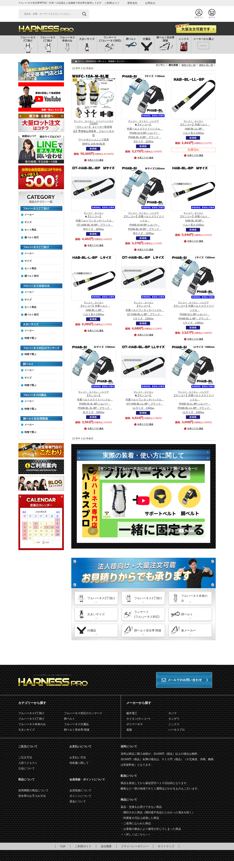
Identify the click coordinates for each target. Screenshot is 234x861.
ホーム (81, 61)
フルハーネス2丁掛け (31, 713)
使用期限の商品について (33, 790)
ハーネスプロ (176, 729)
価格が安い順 (188, 65)
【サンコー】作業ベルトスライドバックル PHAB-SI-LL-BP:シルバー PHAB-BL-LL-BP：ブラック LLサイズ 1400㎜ (193, 402)
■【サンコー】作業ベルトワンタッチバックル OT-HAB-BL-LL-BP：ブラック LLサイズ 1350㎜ (145, 400)
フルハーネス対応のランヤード (83, 713)
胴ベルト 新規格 (106, 61)
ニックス (173, 724)
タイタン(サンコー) (138, 718)
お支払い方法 (77, 757)
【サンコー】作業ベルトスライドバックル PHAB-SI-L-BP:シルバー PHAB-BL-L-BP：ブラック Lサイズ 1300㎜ (193, 312)
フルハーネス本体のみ (32, 724)
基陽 (129, 729)
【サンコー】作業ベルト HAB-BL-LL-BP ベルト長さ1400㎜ (194, 127)
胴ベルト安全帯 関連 (76, 729)
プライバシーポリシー (134, 846)
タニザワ (173, 718)
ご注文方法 (25, 757)
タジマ (172, 713)
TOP (63, 846)
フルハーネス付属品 (76, 724)
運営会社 (132, 2)
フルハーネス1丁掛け (31, 718)
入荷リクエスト (27, 762)
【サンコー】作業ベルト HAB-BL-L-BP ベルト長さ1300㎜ (95, 308)
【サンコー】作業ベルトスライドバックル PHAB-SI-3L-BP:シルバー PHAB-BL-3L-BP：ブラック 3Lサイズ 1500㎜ (95, 402)
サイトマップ (166, 846)
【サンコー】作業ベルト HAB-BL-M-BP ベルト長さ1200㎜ (194, 219)
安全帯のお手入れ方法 (32, 795)
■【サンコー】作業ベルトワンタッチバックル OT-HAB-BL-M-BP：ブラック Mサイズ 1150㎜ (95, 221)
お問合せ (150, 2)
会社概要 (106, 846)
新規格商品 (91, 61)
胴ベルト (69, 718)
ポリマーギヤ (134, 724)
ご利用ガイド (112, 2)
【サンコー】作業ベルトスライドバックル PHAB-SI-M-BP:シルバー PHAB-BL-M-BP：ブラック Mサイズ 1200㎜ (143, 223)
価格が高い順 (206, 65)
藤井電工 (131, 713)
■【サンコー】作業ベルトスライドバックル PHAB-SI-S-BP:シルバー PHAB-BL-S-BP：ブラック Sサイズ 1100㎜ (145, 131)
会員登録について (80, 790)
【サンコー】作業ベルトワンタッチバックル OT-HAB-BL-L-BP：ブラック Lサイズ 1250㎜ (145, 310)
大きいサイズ (26, 729)
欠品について (26, 768)
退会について (77, 801)
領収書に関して (79, 762)
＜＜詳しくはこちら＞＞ (136, 834)
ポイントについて (80, 795)
